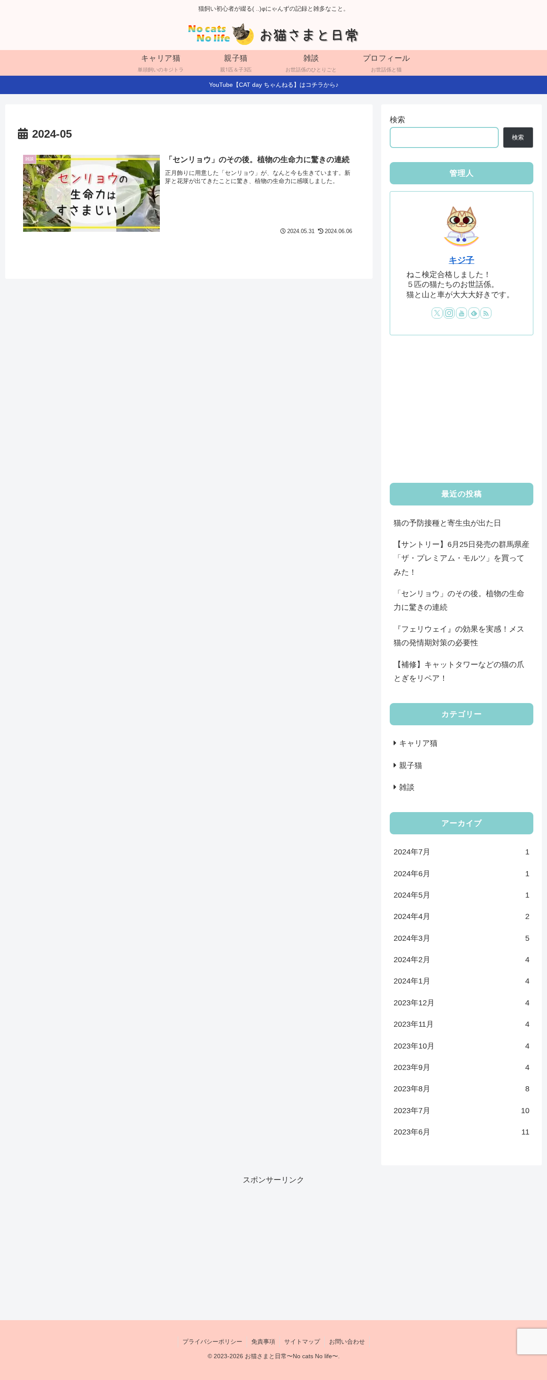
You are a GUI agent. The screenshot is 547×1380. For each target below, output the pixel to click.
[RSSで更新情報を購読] (485, 313)
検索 (397, 119)
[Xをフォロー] (437, 313)
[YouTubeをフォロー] (461, 313)
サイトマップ (302, 1341)
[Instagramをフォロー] (449, 313)
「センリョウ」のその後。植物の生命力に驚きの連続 (459, 600)
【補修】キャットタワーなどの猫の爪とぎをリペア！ (459, 671)
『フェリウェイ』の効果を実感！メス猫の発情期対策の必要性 (459, 635)
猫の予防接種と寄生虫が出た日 (447, 522)
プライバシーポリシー (212, 1341)
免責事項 (263, 1341)
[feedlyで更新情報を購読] (473, 313)
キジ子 (461, 260)
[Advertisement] (461, 409)
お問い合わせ (347, 1341)
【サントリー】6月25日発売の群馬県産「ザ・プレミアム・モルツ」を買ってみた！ (461, 558)
